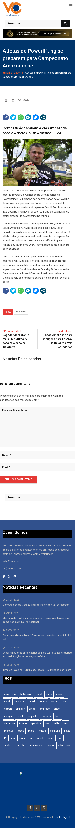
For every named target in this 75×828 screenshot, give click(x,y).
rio (31, 738)
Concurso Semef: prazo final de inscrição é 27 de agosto (36, 604)
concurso (19, 701)
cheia (59, 694)
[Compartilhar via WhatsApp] (21, 117)
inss (47, 723)
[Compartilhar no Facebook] (6, 117)
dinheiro (20, 708)
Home (8, 72)
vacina (50, 745)
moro (31, 730)
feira (57, 716)
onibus (42, 730)
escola (20, 716)
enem (57, 708)
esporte (32, 716)
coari (7, 701)
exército (46, 716)
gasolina (36, 723)
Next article (64, 331)
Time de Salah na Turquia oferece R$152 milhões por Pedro (37, 669)
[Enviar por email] (28, 117)
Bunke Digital (62, 817)
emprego (45, 708)
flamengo (9, 723)
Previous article (13, 331)
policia (22, 738)
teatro (7, 745)
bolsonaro (26, 694)
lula (66, 723)
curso (54, 701)
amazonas (21, 311)
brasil (39, 694)
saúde (40, 738)
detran (8, 708)
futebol (23, 723)
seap (51, 738)
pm (13, 738)
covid (32, 701)
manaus (8, 730)
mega (21, 730)
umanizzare (35, 745)
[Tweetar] (13, 117)
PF (5, 738)
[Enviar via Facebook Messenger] (36, 117)
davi (64, 701)
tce (60, 738)
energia (8, 716)
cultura (43, 701)
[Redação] (6, 100)
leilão (57, 723)
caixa (49, 694)
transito (20, 745)
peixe (67, 730)
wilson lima (64, 745)
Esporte (18, 72)
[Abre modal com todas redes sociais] (43, 117)
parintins (55, 730)
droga (32, 708)
